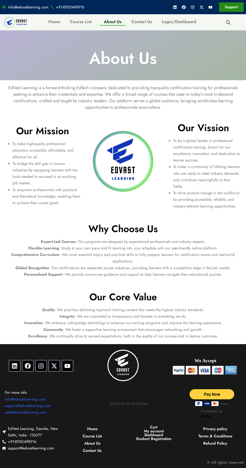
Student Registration (154, 439)
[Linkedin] (175, 7)
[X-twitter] (201, 7)
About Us (113, 22)
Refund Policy (215, 443)
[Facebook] (184, 7)
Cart (153, 427)
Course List (81, 22)
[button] (82, 22)
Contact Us (141, 22)
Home (54, 22)
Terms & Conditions (215, 436)
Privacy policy (215, 429)
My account (154, 431)
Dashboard (153, 435)
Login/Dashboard (179, 22)
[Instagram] (193, 7)
